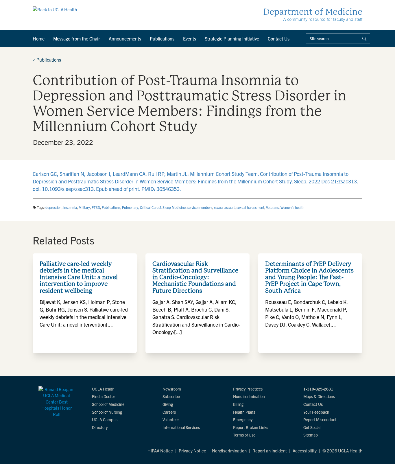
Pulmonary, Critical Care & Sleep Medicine (154, 207)
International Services (181, 427)
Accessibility (305, 450)
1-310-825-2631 (318, 388)
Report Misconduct (320, 419)
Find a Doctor (103, 396)
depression (53, 207)
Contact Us (278, 38)
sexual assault (224, 207)
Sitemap (310, 434)
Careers (169, 412)
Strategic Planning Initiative (232, 38)
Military (84, 207)
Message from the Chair (76, 38)
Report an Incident (269, 450)
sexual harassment (250, 207)
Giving (168, 404)
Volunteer (171, 419)
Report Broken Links (250, 427)
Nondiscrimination (249, 396)
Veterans (272, 207)
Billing (238, 404)
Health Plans (244, 412)
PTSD (96, 207)
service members (199, 207)
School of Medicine (108, 404)
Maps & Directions (319, 396)
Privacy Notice (192, 450)
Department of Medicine (312, 12)
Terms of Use (244, 434)
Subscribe (171, 396)
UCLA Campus (104, 419)
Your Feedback (316, 412)
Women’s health (292, 207)
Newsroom (172, 388)
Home (39, 38)
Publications (162, 38)
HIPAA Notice (160, 450)
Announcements (125, 38)
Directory (100, 427)
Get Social (311, 427)
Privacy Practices (248, 388)
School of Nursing (107, 412)
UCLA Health (103, 388)
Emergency (242, 419)
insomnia (70, 207)
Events (189, 38)
